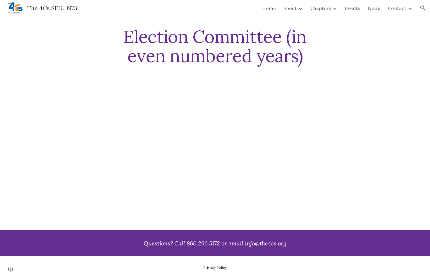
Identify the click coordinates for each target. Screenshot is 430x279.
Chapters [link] (320, 8)
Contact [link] (397, 8)
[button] (423, 8)
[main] (215, 46)
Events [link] (352, 8)
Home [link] (269, 8)
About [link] (290, 8)
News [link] (374, 8)
